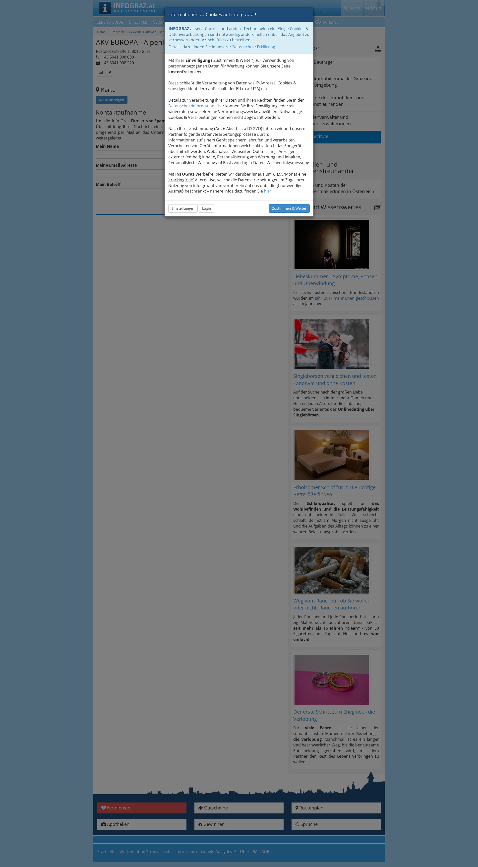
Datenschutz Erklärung (253, 47)
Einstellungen (183, 208)
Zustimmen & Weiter (289, 208)
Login (206, 208)
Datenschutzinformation (191, 106)
